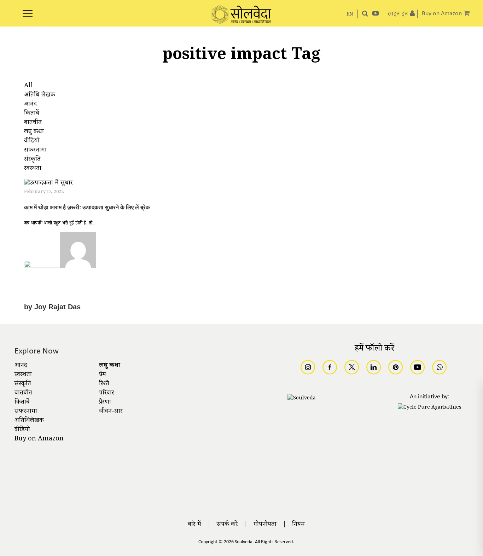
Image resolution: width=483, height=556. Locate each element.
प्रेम (102, 375)
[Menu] (28, 9)
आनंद (20, 366)
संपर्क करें (227, 525)
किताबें (22, 403)
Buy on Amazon (39, 439)
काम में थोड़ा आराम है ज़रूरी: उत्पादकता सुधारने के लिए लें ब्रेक (87, 207)
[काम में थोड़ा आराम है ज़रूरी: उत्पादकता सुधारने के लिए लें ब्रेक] (48, 184)
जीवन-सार (111, 412)
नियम (298, 525)
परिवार (106, 393)
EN (350, 14)
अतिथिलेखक (29, 421)
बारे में (194, 525)
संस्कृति (22, 384)
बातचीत (23, 393)
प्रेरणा (105, 403)
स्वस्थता (23, 375)
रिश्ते (104, 384)
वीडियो (22, 430)
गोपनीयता (265, 525)
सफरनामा (25, 412)
